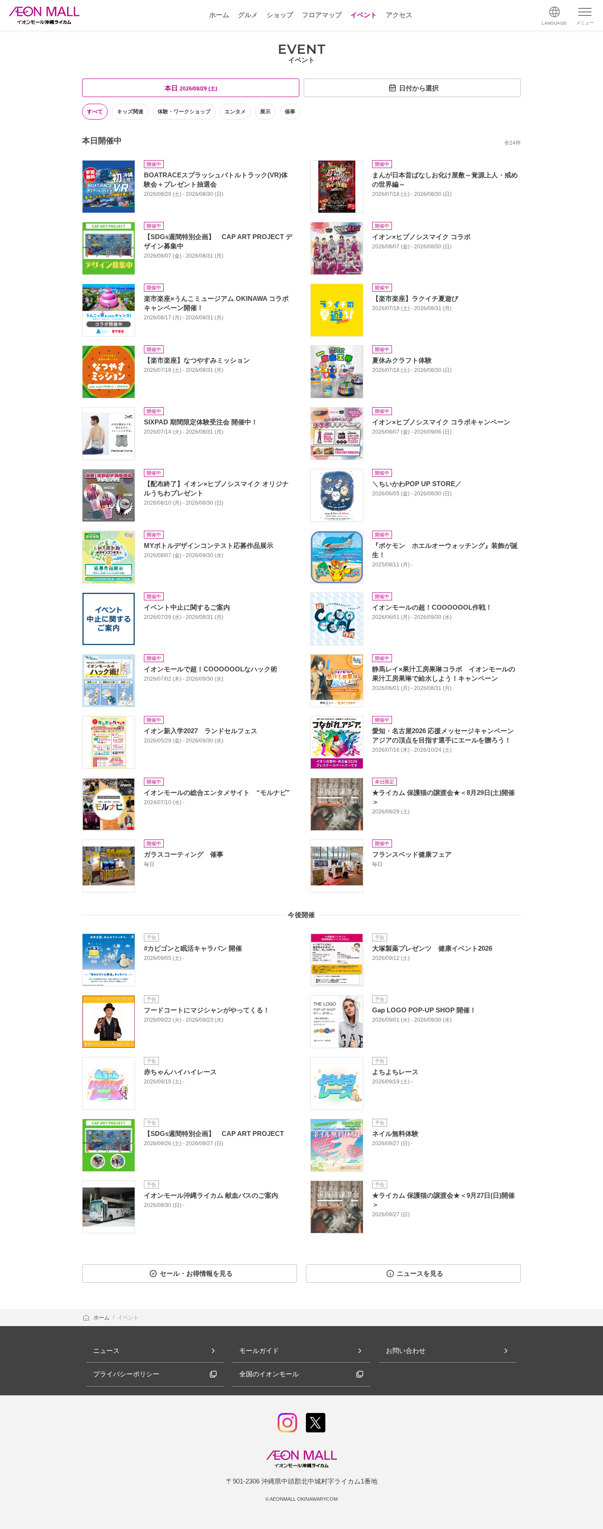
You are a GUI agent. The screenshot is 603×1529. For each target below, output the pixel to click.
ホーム (102, 1318)
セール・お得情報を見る (196, 1273)
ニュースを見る (420, 1273)
